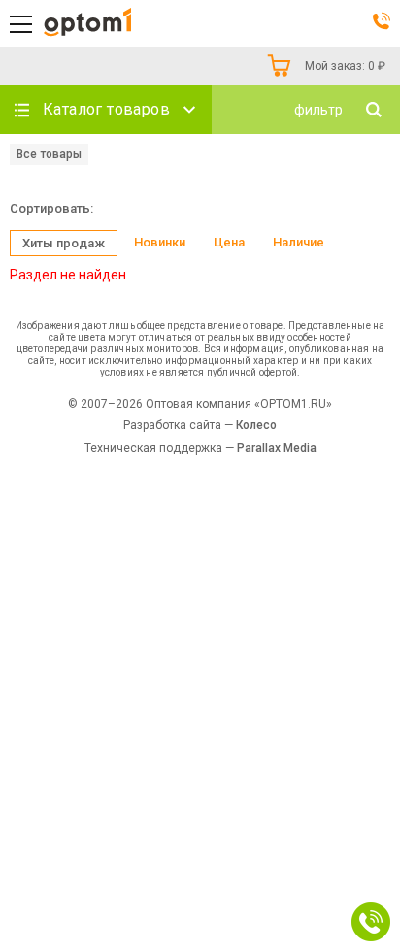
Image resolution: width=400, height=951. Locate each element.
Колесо (256, 425)
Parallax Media (277, 448)
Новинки (159, 242)
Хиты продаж (63, 243)
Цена (229, 242)
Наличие (298, 242)
